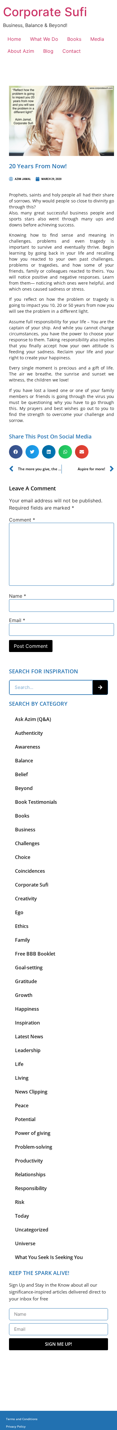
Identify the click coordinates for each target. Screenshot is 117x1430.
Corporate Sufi (45, 11)
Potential (25, 1119)
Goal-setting (29, 967)
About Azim (21, 51)
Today (22, 1216)
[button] (15, 452)
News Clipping (31, 1091)
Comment (22, 519)
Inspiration (27, 1022)
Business (25, 829)
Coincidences (30, 871)
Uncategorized (31, 1229)
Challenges (27, 843)
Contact (71, 51)
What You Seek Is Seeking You (49, 1257)
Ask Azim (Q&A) (33, 719)
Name (17, 596)
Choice (22, 857)
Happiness (27, 1009)
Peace (21, 1105)
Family (22, 940)
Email (17, 620)
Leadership (27, 1050)
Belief (21, 774)
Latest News (29, 1036)
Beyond (24, 788)
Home (14, 39)
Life (19, 1064)
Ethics (21, 926)
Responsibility (31, 1188)
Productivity (29, 1160)
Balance (24, 760)
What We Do (44, 39)
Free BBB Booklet (35, 953)
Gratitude (26, 981)
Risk (19, 1202)
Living (21, 1078)
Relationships (30, 1174)
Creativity (26, 898)
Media (97, 39)
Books (74, 39)
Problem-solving (33, 1147)
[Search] (100, 687)
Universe (25, 1243)
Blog (48, 51)
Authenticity (29, 733)
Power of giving (32, 1133)
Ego (19, 912)
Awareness (27, 746)
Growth (23, 995)
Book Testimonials (36, 802)
